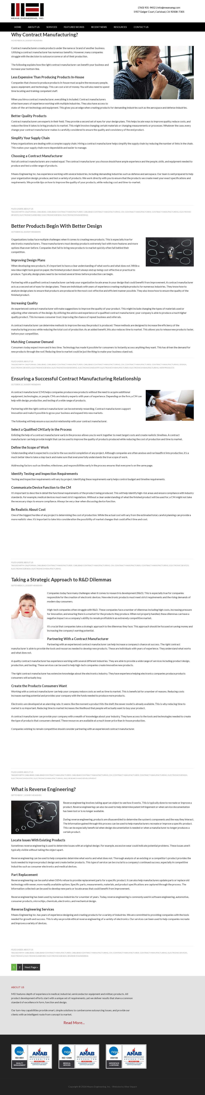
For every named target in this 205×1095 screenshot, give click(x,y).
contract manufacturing (165, 212)
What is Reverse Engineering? (43, 789)
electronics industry (89, 367)
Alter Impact (130, 1086)
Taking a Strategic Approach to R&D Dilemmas (61, 579)
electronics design (52, 215)
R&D (66, 778)
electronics (17, 956)
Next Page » (31, 967)
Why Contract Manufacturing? (44, 34)
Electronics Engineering (75, 215)
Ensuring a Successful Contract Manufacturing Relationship (76, 378)
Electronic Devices (21, 367)
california (30, 212)
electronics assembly (30, 215)
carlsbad (41, 212)
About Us (28, 209)
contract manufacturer (138, 212)
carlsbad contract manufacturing (101, 212)
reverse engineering (78, 956)
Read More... (74, 1022)
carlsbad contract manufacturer (65, 212)
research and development (82, 778)
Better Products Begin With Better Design (56, 226)
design (183, 364)
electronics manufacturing (144, 367)
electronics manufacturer (114, 367)
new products (167, 367)
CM (122, 212)
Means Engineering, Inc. (27, 11)
